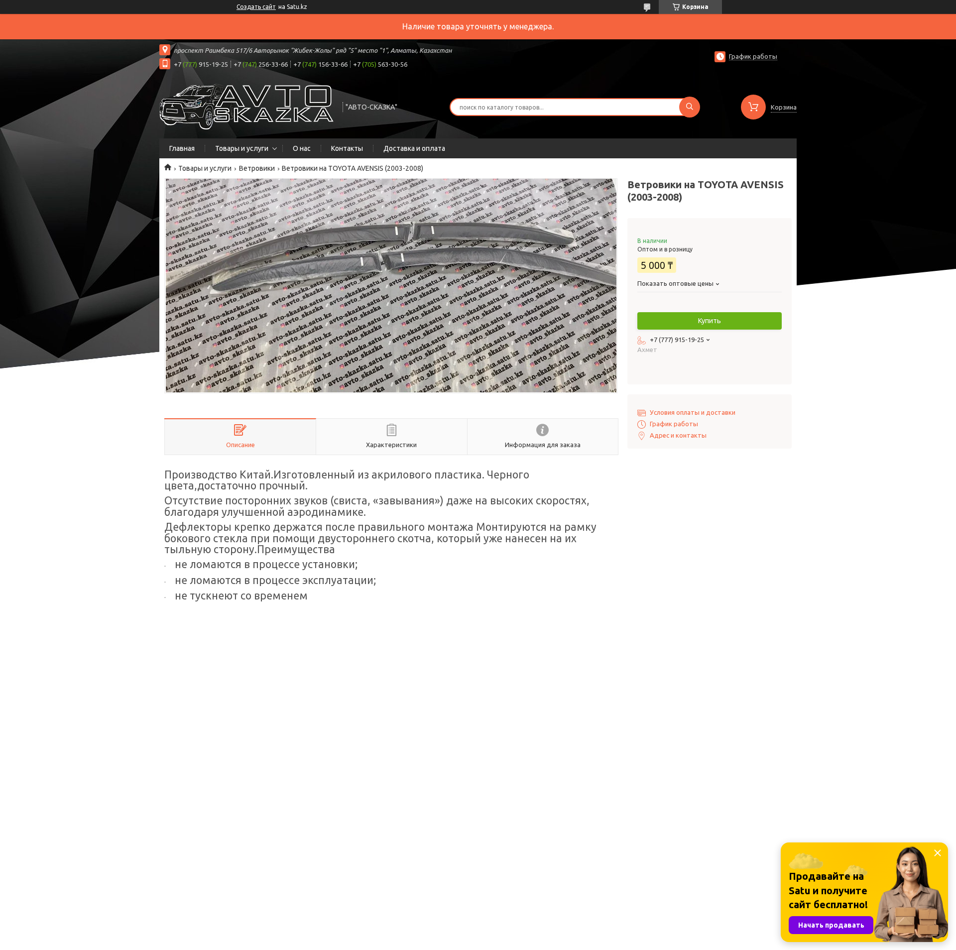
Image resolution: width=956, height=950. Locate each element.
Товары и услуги (241, 148)
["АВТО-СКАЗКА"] (246, 106)
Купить (709, 321)
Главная (182, 148)
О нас (302, 148)
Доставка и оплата (414, 148)
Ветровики (257, 168)
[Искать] (689, 107)
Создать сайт (256, 6)
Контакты (347, 148)
